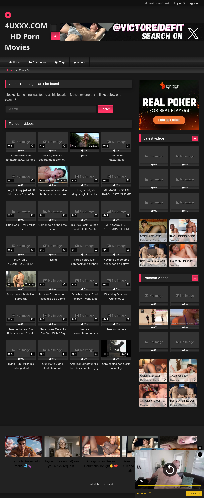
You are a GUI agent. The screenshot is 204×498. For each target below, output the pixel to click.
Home (17, 62)
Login (177, 3)
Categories (39, 62)
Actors (81, 62)
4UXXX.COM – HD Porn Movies (24, 36)
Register (193, 3)
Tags (62, 62)
